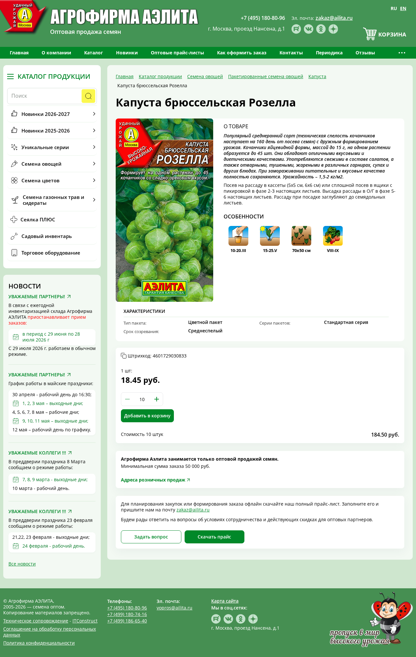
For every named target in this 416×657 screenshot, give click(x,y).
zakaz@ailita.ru (193, 510)
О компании (56, 52)
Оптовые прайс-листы (177, 52)
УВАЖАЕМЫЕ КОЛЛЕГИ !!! (37, 453)
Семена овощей (41, 164)
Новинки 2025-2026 (45, 130)
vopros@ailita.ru (174, 608)
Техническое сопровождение (35, 621)
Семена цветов (40, 180)
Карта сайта (225, 601)
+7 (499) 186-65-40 (127, 621)
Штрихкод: (157, 356)
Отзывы (365, 52)
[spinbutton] (142, 399)
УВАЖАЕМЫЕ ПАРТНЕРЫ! (36, 297)
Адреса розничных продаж (153, 480)
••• (402, 52)
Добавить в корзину (147, 415)
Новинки (127, 52)
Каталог (93, 52)
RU (394, 8)
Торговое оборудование (50, 252)
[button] (156, 399)
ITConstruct (85, 621)
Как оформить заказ (241, 52)
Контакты (291, 52)
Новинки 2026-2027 (45, 114)
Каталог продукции (54, 76)
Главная (19, 52)
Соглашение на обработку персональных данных (49, 632)
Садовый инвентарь (46, 236)
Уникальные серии (45, 147)
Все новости (22, 564)
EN (403, 8)
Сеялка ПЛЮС (37, 219)
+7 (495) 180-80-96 (127, 608)
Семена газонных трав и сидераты (53, 200)
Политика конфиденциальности (39, 643)
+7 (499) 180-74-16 (127, 614)
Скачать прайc (214, 537)
